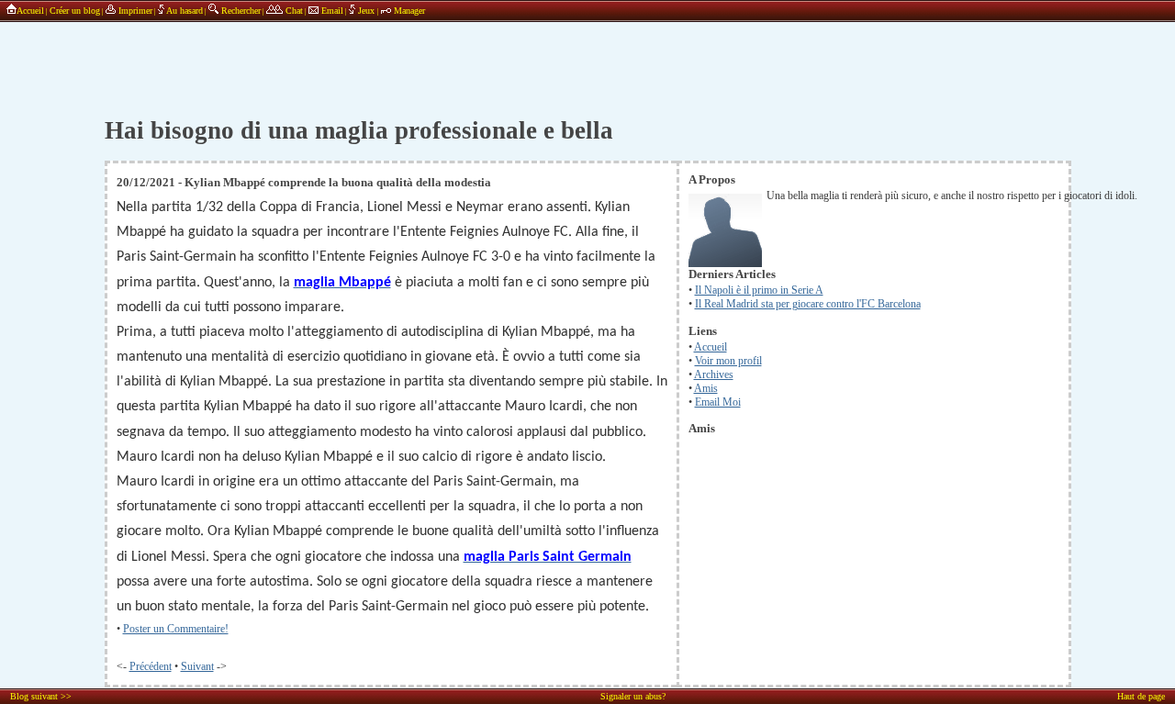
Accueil (30, 11)
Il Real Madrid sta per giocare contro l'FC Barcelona (808, 303)
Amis (706, 388)
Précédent (150, 666)
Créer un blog (75, 11)
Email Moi (718, 402)
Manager (408, 11)
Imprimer (134, 11)
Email (331, 11)
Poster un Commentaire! (176, 628)
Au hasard (183, 11)
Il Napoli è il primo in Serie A (759, 290)
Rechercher (239, 11)
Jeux (366, 11)
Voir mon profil (728, 360)
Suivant (197, 666)
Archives (713, 374)
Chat (293, 11)
